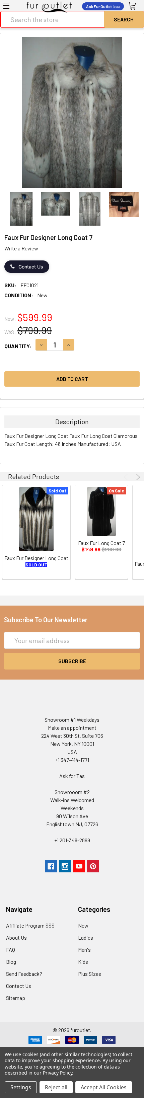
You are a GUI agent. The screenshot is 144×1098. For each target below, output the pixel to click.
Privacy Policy (57, 1073)
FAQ (10, 949)
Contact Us (30, 266)
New (83, 925)
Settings (20, 1087)
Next (137, 477)
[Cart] (134, 6)
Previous (127, 477)
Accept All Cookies (104, 1087)
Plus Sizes (89, 973)
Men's (84, 949)
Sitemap (15, 998)
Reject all (56, 1087)
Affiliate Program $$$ (30, 925)
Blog (11, 961)
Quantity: (17, 346)
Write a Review (21, 248)
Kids (83, 961)
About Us (16, 937)
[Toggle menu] (6, 6)
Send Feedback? (24, 973)
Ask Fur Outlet (103, 6)
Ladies (85, 937)
